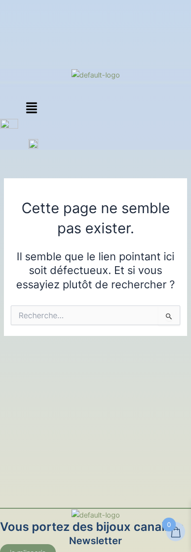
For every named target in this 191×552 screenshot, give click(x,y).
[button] (31, 108)
